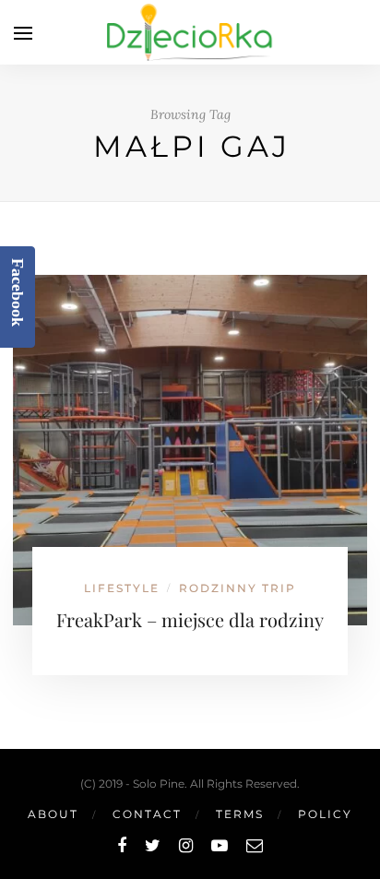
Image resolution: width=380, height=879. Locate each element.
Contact (147, 814)
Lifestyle (122, 588)
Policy (325, 814)
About (53, 814)
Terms (240, 814)
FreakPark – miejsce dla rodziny (190, 619)
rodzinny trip (237, 588)
